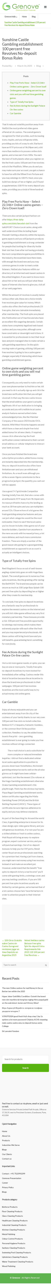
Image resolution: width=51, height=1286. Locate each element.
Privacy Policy (8, 1187)
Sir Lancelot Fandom (10, 1031)
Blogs (4, 1149)
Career (5, 1183)
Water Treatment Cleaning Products (17, 1261)
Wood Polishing (8, 1266)
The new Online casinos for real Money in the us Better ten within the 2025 (22, 989)
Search (25, 1068)
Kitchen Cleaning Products (13, 1230)
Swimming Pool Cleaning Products (16, 1252)
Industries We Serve (11, 1145)
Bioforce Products (10, 1207)
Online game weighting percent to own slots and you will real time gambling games (28, 94)
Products (6, 1140)
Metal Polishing (8, 1234)
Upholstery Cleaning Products (15, 1257)
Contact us (7, 1159)
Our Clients (7, 1154)
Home (24, 16)
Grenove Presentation (11, 1178)
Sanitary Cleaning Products (13, 1248)
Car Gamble (15, 113)
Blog (33, 16)
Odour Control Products (12, 1239)
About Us (6, 1136)
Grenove (16, 1277)
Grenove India (10, 16)
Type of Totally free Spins (21, 101)
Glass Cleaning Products (12, 1216)
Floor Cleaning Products (12, 1211)
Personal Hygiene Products (13, 1243)
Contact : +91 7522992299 (13, 1173)
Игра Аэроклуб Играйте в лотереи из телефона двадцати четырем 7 (22, 1009)
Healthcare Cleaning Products (15, 1220)
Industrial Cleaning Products (14, 1225)
